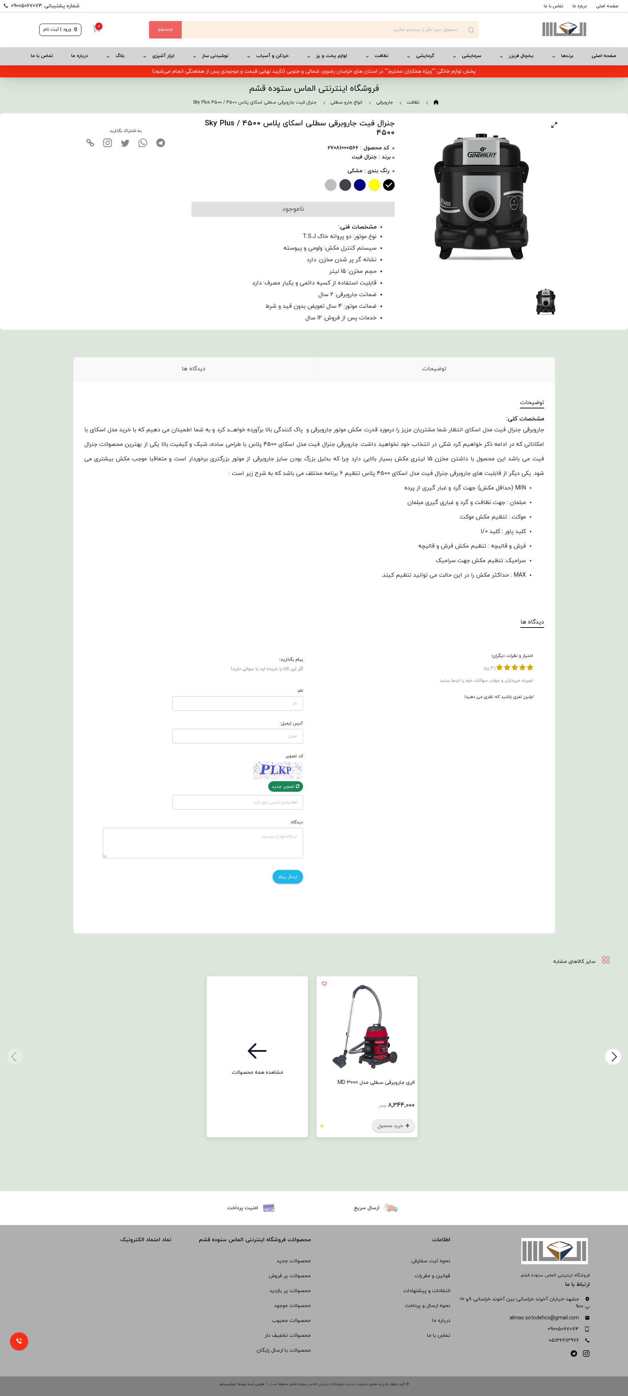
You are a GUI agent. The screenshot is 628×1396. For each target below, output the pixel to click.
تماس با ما (553, 6)
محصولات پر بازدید (290, 1290)
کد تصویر (294, 756)
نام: (300, 691)
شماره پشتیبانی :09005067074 (45, 6)
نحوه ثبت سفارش (430, 1261)
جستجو (165, 29)
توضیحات (434, 369)
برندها (567, 56)
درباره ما (579, 6)
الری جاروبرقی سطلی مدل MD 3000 (376, 1082)
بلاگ (120, 56)
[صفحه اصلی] (534, 30)
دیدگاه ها (193, 369)
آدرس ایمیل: (291, 723)
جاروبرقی (384, 102)
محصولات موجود (292, 1305)
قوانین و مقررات (432, 1275)
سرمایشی (471, 56)
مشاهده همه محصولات (257, 1072)
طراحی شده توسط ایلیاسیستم (242, 1384)
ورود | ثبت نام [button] (58, 29)
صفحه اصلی (607, 6)
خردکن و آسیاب (272, 56)
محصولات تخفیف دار (288, 1335)
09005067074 (563, 1329)
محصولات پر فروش (290, 1275)
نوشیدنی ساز (215, 56)
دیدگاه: (296, 822)
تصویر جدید (284, 787)
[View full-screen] (554, 125)
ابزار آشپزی (163, 56)
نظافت (382, 56)
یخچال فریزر (521, 56)
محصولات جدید (294, 1261)
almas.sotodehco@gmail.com (544, 1318)
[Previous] (613, 1057)
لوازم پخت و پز (331, 56)
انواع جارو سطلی (346, 102)
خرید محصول (391, 1126)
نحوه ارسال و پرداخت (427, 1305)
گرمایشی (425, 56)
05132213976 (564, 1340)
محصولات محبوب (291, 1320)
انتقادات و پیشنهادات (426, 1290)
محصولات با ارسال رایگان (284, 1350)
